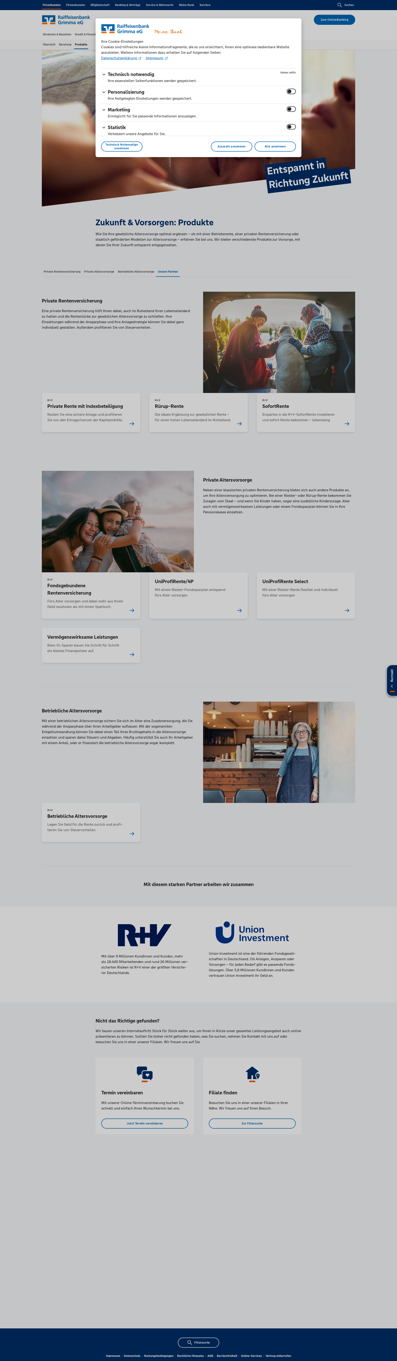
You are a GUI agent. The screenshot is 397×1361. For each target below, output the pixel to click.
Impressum (154, 58)
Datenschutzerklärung (119, 58)
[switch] (291, 91)
